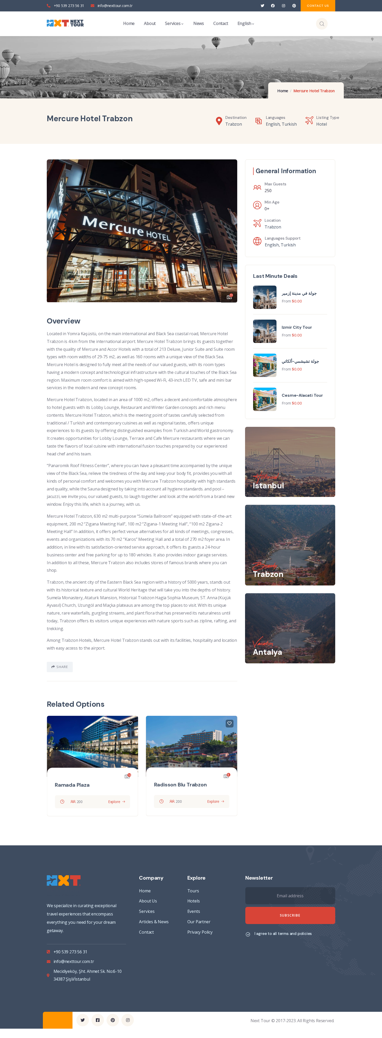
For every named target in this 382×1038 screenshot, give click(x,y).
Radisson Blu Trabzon (82, 784)
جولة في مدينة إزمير (299, 293)
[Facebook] (273, 6)
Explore (115, 801)
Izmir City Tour (297, 327)
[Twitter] (262, 6)
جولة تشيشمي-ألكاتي (300, 361)
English (273, 124)
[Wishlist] (131, 723)
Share (62, 666)
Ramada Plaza (172, 784)
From (286, 301)
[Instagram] (284, 6)
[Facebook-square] (97, 1020)
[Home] (65, 24)
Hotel (321, 124)
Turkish (289, 124)
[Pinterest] (294, 6)
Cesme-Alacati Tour (302, 395)
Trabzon (233, 124)
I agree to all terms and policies (283, 933)
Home (282, 90)
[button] (228, 227)
